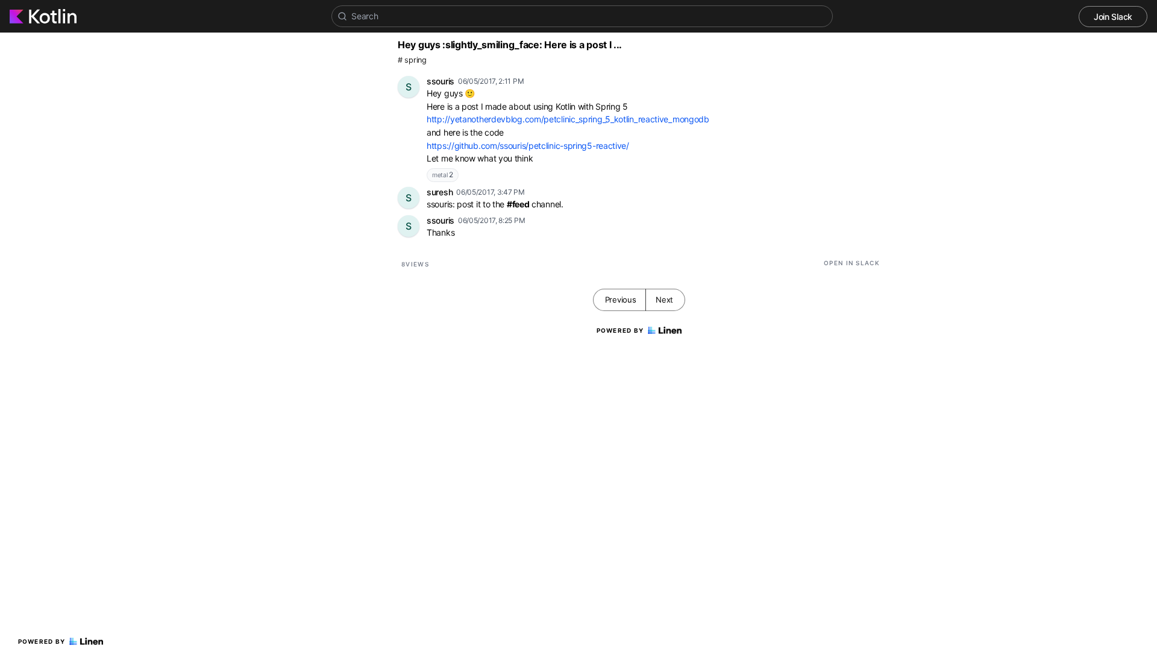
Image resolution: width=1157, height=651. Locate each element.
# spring (412, 59)
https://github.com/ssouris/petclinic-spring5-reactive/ (528, 145)
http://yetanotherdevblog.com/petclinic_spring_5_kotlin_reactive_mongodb (568, 119)
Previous (620, 299)
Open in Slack (852, 262)
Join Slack (1113, 16)
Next (664, 299)
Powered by (42, 641)
